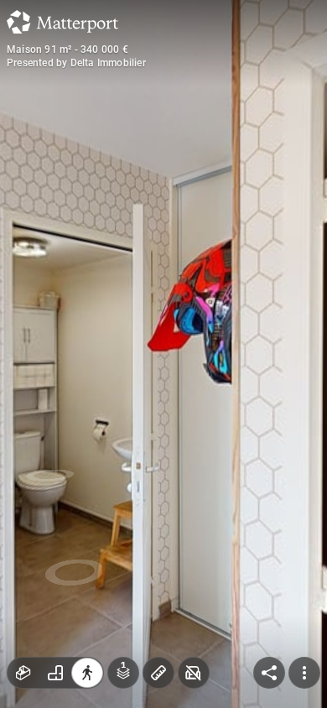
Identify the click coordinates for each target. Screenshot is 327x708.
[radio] (23, 673)
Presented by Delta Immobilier (76, 63)
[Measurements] (158, 673)
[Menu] (304, 673)
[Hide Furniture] (194, 673)
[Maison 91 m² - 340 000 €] (163, 354)
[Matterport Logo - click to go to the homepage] (62, 22)
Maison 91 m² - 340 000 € (67, 49)
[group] (55, 673)
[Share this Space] (269, 673)
